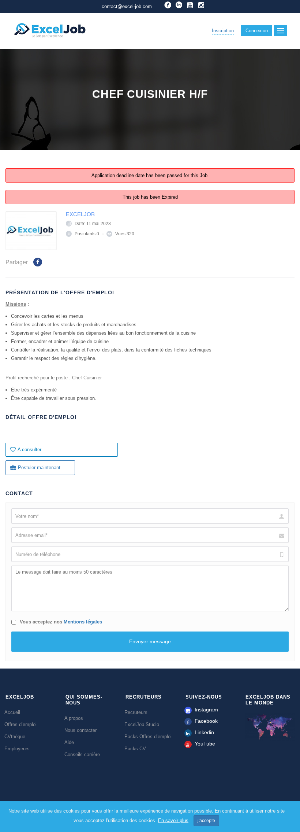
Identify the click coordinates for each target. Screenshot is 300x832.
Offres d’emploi (20, 724)
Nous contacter (80, 730)
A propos (73, 718)
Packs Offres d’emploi (148, 736)
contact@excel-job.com (127, 6)
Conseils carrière (82, 754)
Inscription (223, 30)
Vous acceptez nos (60, 622)
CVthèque (14, 736)
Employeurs (17, 748)
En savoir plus (173, 820)
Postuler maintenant (39, 467)
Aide (69, 742)
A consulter (29, 449)
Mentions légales (83, 622)
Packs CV (135, 748)
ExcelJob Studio (141, 724)
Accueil (12, 712)
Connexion (256, 30)
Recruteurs (135, 712)
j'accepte (206, 820)
